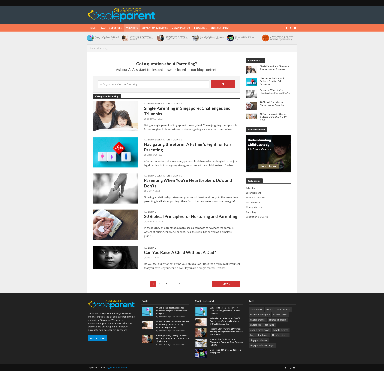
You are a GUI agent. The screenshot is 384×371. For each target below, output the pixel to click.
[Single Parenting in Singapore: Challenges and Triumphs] (115, 116)
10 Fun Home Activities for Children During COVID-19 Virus (273, 117)
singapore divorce (258, 340)
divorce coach (283, 309)
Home (92, 27)
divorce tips (255, 324)
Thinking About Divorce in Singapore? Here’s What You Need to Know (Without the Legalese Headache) (282, 38)
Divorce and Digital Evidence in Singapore (245, 38)
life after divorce (280, 335)
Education (200, 27)
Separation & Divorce (155, 27)
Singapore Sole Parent (116, 367)
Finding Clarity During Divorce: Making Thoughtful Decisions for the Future (177, 38)
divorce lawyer (280, 314)
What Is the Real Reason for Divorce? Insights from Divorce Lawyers (107, 38)
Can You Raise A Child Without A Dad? (180, 252)
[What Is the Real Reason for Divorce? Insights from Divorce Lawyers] (90, 38)
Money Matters (181, 27)
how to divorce (280, 329)
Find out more (97, 338)
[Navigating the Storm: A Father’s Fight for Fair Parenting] (115, 152)
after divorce (256, 309)
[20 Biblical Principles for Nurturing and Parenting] (115, 224)
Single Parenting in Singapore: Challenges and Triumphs (187, 111)
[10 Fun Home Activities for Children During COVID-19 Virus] (251, 116)
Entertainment (220, 27)
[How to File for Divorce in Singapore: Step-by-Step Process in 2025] (195, 38)
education (269, 324)
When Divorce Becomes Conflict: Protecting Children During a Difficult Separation (142, 38)
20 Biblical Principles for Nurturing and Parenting (190, 216)
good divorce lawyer (260, 329)
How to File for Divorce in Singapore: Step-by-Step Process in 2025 (212, 38)
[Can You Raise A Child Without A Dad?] (115, 257)
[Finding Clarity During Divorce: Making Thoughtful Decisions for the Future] (160, 38)
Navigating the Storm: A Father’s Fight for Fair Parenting (187, 147)
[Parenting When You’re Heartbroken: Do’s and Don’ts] (115, 188)
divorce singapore (277, 319)
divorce (269, 309)
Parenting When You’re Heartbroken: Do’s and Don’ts (188, 183)
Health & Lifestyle (110, 27)
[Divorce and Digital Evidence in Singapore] (230, 38)
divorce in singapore (260, 314)
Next (225, 284)
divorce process (258, 319)
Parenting (132, 27)
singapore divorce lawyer (262, 345)
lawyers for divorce (259, 335)
